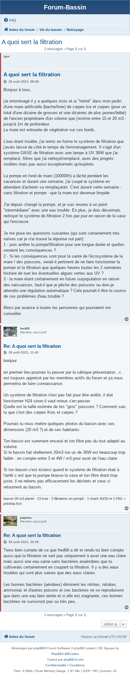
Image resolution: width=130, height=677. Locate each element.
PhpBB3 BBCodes (65, 654)
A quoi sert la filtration (32, 41)
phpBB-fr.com (73, 659)
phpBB (39, 648)
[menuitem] (9, 20)
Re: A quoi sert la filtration (32, 346)
